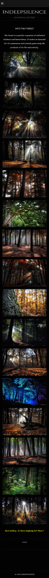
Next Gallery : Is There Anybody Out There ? (24, 530)
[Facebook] (38, 3)
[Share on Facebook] (21, 546)
